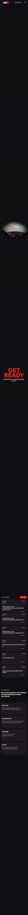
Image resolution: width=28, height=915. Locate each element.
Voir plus (23, 597)
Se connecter (18, 2)
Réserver (22, 611)
